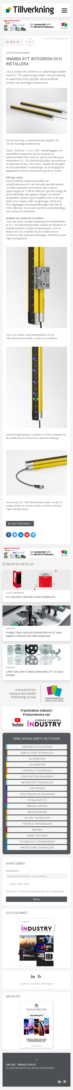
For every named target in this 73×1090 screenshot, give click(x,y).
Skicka (36, 899)
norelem (10, 628)
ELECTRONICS (37, 788)
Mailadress (12, 870)
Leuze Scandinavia (18, 52)
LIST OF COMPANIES (17, 1071)
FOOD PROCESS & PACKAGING (37, 794)
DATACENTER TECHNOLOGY (37, 782)
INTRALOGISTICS (37, 800)
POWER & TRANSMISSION (37, 823)
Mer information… (21, 523)
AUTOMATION (37, 758)
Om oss (10, 1064)
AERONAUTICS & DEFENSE (37, 746)
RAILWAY (37, 829)
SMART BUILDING (37, 835)
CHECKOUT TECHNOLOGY (37, 770)
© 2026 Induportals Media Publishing (30, 1068)
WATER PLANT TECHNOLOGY (37, 847)
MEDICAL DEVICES (37, 806)
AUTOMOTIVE (37, 764)
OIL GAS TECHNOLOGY (37, 817)
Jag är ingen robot (20, 883)
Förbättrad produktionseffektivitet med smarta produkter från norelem (34, 634)
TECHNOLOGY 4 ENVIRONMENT (37, 841)
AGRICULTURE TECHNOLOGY (37, 752)
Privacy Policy (27, 1064)
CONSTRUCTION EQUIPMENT (37, 776)
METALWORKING (37, 811)
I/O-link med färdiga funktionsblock (30, 597)
